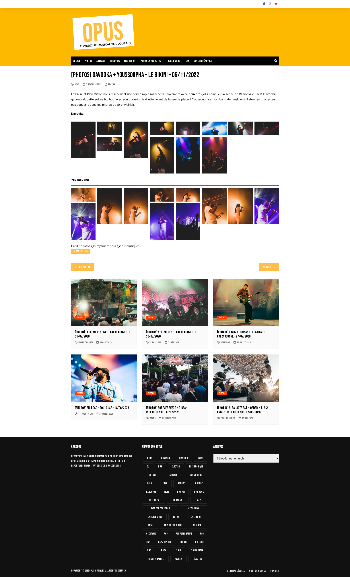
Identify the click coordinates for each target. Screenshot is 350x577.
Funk (164, 483)
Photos (88, 61)
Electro (176, 466)
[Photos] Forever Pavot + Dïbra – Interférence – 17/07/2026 (166, 410)
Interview (115, 61)
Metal (150, 525)
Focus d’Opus (173, 61)
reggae (183, 542)
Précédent (84, 267)
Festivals (172, 475)
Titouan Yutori (85, 413)
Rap (148, 542)
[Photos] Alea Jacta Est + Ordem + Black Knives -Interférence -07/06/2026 (242, 410)
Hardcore (151, 492)
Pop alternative (184, 533)
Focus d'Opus (195, 475)
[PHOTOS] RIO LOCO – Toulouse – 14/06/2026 (102, 408)
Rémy (77, 84)
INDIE (166, 492)
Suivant (267, 267)
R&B (202, 533)
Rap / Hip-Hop (82, 251)
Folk (149, 483)
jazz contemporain (160, 508)
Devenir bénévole (203, 61)
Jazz (199, 500)
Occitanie (151, 533)
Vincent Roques (85, 342)
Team (187, 61)
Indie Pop (181, 492)
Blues (150, 458)
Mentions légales (236, 571)
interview (154, 500)
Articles (101, 61)
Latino (176, 517)
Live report (130, 61)
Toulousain (197, 550)
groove (181, 483)
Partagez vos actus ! (151, 61)
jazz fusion (193, 508)
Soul (178, 550)
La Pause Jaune (155, 517)
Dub (160, 466)
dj (148, 466)
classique (184, 458)
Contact (274, 571)
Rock (163, 550)
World (178, 559)
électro (198, 559)
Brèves (76, 61)
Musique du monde (173, 525)
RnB (149, 550)
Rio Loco (199, 542)
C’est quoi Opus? (257, 571)
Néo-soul (198, 525)
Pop (166, 533)
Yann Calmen (155, 342)
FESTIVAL (152, 475)
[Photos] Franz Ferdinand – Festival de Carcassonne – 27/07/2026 (242, 334)
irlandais (177, 500)
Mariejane (225, 342)
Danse (200, 458)
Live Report (196, 517)
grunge (199, 483)
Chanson (165, 458)
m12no (152, 418)
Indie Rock (199, 492)
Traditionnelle (156, 559)
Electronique (196, 466)
